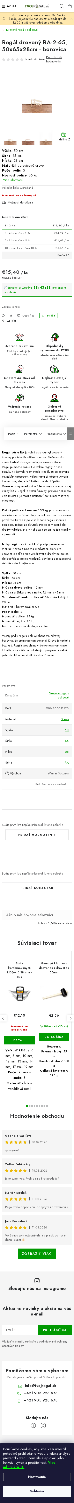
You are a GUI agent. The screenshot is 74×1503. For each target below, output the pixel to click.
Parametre (31, 434)
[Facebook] (33, 1425)
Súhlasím (37, 1491)
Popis (11, 434)
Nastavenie (37, 1477)
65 (67, 741)
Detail (19, 1040)
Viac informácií (13, 180)
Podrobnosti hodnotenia (54, 59)
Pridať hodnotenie (37, 835)
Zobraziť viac (37, 1253)
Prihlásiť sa (55, 1330)
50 (67, 730)
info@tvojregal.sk (41, 1385)
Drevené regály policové (59, 695)
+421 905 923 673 (41, 1393)
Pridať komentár (37, 888)
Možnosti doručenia (20, 202)
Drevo (65, 719)
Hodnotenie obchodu (37, 1116)
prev (3, 1018)
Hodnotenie (54, 434)
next (70, 1018)
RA (67, 763)
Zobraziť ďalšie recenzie (53, 923)
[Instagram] (43, 1425)
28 (67, 752)
